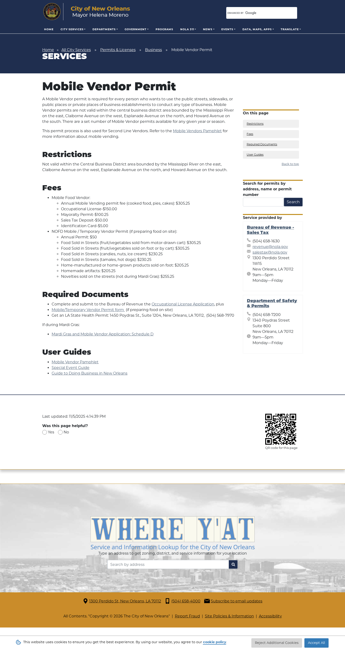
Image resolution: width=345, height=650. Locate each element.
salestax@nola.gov (270, 252)
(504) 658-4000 (185, 601)
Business (153, 50)
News (207, 29)
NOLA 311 (187, 29)
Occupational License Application (183, 304)
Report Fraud (187, 616)
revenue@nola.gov (270, 246)
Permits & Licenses (118, 50)
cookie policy (214, 642)
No (66, 432)
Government (135, 29)
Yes (51, 432)
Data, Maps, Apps (257, 29)
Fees (250, 134)
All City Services (76, 50)
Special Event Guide (70, 367)
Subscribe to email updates (236, 601)
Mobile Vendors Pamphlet (197, 131)
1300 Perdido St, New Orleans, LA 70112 (125, 601)
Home (49, 29)
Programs (164, 29)
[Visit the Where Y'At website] (172, 533)
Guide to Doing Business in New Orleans (89, 373)
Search (293, 202)
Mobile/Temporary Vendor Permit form (88, 310)
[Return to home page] (86, 11)
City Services (72, 29)
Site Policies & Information (229, 616)
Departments (104, 29)
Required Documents (262, 144)
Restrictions (255, 123)
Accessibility (270, 616)
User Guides (255, 154)
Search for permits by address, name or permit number (267, 189)
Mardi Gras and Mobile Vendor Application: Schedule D (102, 334)
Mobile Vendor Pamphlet (75, 362)
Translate (290, 29)
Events (227, 29)
